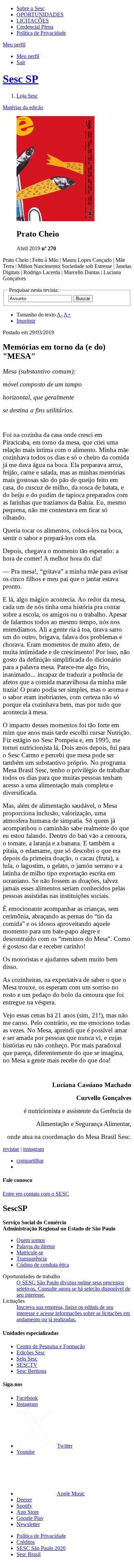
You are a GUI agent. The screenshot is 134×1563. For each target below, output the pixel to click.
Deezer (24, 1500)
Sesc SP (20, 79)
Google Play (30, 1518)
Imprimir (25, 321)
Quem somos (30, 1240)
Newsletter (28, 1524)
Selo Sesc (26, 1359)
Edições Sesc (30, 1352)
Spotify (24, 1506)
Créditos (25, 1542)
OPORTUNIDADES (40, 14)
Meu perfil (27, 56)
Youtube (25, 1452)
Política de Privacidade (41, 33)
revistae (11, 1149)
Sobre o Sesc (30, 8)
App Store (27, 1512)
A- (60, 315)
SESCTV (26, 1365)
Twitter (64, 1446)
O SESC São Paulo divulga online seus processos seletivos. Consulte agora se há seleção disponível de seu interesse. (73, 1289)
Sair (20, 62)
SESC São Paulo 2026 (41, 1548)
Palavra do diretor (35, 1246)
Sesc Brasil (28, 1554)
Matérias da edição (23, 107)
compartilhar (30, 1161)
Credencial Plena (34, 27)
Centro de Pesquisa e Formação (50, 1346)
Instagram (27, 1404)
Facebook (27, 1398)
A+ (67, 315)
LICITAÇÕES (32, 21)
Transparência (31, 1259)
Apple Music (71, 1493)
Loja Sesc (27, 96)
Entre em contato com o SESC (36, 1194)
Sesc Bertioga (31, 1371)
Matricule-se (29, 1252)
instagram (33, 1149)
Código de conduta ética (42, 1265)
